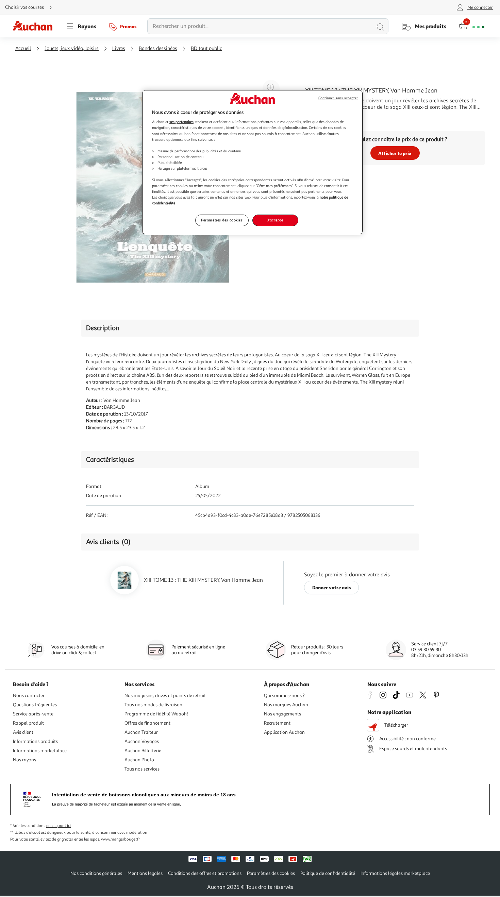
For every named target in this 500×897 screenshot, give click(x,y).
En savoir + (318, 117)
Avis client (23, 732)
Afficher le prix (395, 153)
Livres (118, 48)
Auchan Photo (139, 760)
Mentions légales (145, 873)
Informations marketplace (40, 751)
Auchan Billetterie (142, 751)
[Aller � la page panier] (471, 26)
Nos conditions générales (96, 873)
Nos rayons (24, 760)
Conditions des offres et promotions (204, 873)
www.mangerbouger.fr (120, 839)
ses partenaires (181, 121)
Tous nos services (142, 769)
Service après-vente (33, 714)
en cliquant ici (58, 825)
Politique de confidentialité (327, 873)
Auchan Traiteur (141, 732)
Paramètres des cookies (222, 220)
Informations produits (35, 741)
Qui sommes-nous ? (284, 695)
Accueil (23, 48)
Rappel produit (28, 723)
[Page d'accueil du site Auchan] (35, 26)
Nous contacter (29, 695)
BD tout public (206, 48)
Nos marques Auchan (286, 705)
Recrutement (277, 723)
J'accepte (275, 220)
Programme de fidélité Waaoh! (156, 714)
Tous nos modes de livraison (153, 705)
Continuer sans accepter (338, 98)
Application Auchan (284, 732)
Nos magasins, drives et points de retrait (165, 695)
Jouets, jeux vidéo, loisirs (72, 48)
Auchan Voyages (141, 741)
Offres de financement (147, 723)
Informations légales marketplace (395, 873)
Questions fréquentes (35, 705)
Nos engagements (282, 714)
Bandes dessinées (158, 48)
